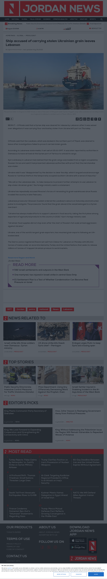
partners (10, 568)
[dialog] (53, 571)
